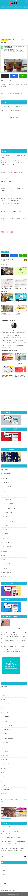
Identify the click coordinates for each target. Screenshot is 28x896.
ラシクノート (5, 529)
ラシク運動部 (5, 533)
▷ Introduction (9, 7)
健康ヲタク (5, 542)
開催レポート (5, 576)
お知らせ (4, 478)
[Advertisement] (14, 24)
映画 (3, 555)
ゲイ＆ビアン (5, 495)
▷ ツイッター (4, 879)
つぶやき (5, 482)
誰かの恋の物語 (6, 572)
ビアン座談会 (5, 516)
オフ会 (4, 491)
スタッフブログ (6, 499)
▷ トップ (3, 7)
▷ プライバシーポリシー (7, 883)
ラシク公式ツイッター (6, 678)
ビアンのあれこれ (6, 512)
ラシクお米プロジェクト (8, 521)
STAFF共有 (5, 469)
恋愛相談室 (5, 551)
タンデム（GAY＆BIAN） (8, 503)
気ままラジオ (5, 563)
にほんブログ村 (5, 803)
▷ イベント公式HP (17, 7)
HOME (3, 890)
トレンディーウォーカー (8, 508)
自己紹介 (4, 568)
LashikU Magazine (11, 894)
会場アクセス (5, 538)
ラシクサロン (5, 525)
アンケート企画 (6, 486)
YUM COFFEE (5, 473)
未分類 (3, 559)
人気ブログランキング (6, 818)
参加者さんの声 (4, 39)
